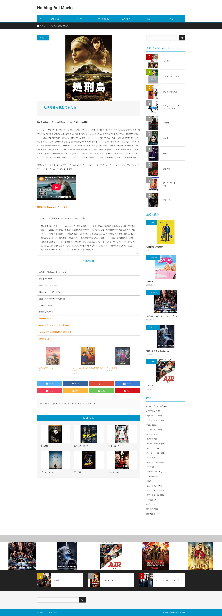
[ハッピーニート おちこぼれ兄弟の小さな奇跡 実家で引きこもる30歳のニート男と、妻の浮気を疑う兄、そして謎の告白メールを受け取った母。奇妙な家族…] (88, 356)
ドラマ (79, 19)
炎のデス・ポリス (81, 446)
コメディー (153, 258)
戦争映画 (150, 509)
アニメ (149, 425)
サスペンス (126, 19)
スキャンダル (112, 368)
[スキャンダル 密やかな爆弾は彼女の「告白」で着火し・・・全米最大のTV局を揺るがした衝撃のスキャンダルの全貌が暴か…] (123, 356)
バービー (150, 282)
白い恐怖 (44, 446)
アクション (55, 19)
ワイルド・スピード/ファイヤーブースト (162, 316)
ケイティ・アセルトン (63, 404)
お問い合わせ (41, 612)
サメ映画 (150, 439)
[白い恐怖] (55, 434)
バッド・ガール (113, 446)
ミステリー (150, 481)
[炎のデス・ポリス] (89, 434)
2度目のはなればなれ (155, 247)
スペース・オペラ (153, 444)
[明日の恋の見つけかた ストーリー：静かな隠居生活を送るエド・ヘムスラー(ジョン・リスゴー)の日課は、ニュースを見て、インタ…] (53, 356)
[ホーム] (40, 18)
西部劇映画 (150, 514)
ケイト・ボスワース (79, 404)
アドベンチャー (152, 420)
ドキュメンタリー (153, 462)
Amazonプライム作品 (155, 406)
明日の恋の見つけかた (46, 368)
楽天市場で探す (45, 339)
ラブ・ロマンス (102, 19)
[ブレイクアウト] (122, 460)
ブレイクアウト (113, 472)
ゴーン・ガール (47, 472)
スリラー (173, 19)
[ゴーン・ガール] (55, 460)
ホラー (149, 19)
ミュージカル (151, 486)
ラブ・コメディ (152, 490)
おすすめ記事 (151, 411)
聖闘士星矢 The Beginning (157, 351)
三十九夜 (77, 472)
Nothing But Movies (56, 7)
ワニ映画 (150, 500)
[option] (22, 556)
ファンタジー (151, 472)
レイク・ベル (91, 404)
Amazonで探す (45, 319)
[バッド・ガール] (122, 434)
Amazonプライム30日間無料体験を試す (55, 332)
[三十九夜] (89, 460)
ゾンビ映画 (150, 458)
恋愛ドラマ (150, 504)
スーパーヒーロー (153, 453)
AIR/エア (150, 386)
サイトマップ (53, 612)
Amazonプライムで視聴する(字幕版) (54, 325)
